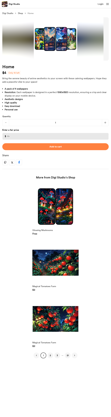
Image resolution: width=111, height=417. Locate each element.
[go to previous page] (36, 355)
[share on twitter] (12, 162)
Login (100, 4)
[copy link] (5, 162)
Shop (20, 13)
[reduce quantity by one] (5, 122)
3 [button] (57, 355)
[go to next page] (74, 355)
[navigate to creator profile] (5, 4)
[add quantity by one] (105, 122)
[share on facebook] (19, 162)
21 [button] (68, 355)
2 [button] (50, 355)
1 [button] (43, 355)
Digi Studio (14, 4)
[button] (107, 4)
